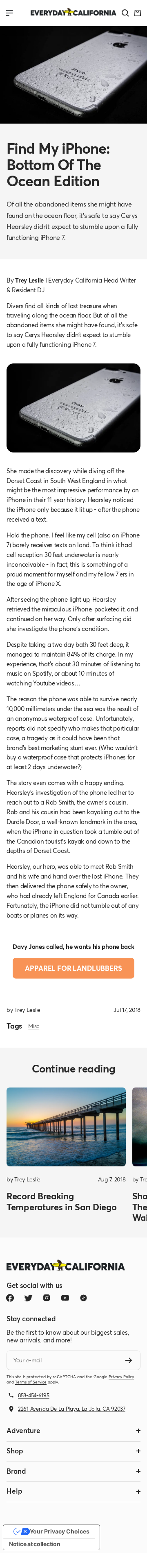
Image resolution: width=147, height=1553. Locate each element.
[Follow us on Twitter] (28, 1298)
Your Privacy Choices (59, 1531)
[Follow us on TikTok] (83, 1298)
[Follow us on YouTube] (65, 1298)
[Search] (125, 13)
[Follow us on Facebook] (10, 1298)
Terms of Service (31, 1382)
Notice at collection (34, 1543)
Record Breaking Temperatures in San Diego (62, 1201)
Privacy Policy (121, 1376)
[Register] (128, 1360)
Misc (33, 1026)
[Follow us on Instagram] (47, 1298)
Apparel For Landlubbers (73, 968)
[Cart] (137, 13)
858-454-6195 (33, 1395)
